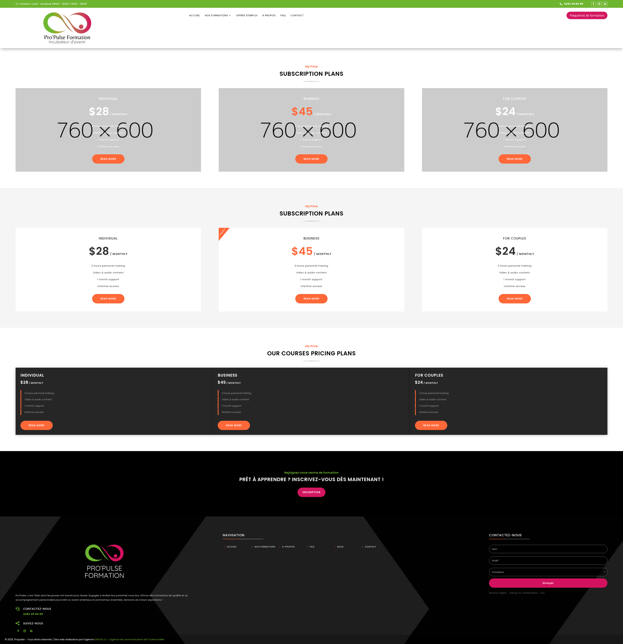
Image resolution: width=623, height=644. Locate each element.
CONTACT (297, 15)
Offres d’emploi (246, 15)
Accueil (194, 15)
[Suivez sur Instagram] (599, 4)
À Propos (269, 15)
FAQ (283, 15)
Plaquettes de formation (587, 15)
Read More (108, 159)
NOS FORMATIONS (216, 15)
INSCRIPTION (311, 492)
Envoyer (548, 583)
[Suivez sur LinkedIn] (605, 4)
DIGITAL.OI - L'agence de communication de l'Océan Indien (129, 639)
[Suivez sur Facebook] (593, 4)
